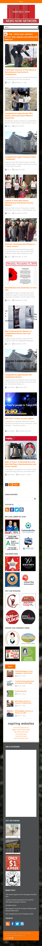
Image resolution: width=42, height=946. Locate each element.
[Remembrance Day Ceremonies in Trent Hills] (21, 285)
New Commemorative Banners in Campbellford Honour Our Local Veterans (18, 333)
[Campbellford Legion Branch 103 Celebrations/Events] (21, 372)
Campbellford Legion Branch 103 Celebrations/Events (18, 376)
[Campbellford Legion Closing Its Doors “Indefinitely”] (21, 154)
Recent (10, 666)
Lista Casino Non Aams (21, 732)
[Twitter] (17, 509)
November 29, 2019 (20, 213)
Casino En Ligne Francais (21, 728)
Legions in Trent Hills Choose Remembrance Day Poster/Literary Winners (19, 202)
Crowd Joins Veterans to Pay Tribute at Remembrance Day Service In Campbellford (20, 72)
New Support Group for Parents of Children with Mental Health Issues (23, 703)
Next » (16, 485)
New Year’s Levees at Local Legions (19, 418)
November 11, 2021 (20, 82)
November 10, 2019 (20, 300)
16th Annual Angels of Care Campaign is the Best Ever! (24, 672)
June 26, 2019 (22, 387)
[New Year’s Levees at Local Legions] (21, 415)
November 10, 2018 (24, 475)
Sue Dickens (11, 387)
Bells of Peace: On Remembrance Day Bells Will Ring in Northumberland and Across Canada (20, 464)
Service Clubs (19, 34)
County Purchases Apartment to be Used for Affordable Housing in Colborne (24, 683)
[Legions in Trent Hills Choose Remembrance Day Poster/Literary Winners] (21, 198)
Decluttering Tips (21, 691)
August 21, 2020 (19, 169)
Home (21, 1)
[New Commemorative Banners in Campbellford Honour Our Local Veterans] (21, 328)
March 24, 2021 (19, 126)
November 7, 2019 (20, 344)
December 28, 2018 (24, 431)
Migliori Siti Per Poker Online (21, 730)
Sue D (9, 82)
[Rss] (7, 509)
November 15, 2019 (20, 257)
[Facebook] (12, 509)
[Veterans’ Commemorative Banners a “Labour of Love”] (21, 241)
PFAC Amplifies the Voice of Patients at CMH (24, 712)
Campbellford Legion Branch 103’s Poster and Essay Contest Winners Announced (19, 115)
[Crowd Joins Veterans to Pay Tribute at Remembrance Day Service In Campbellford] (21, 67)
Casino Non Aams (21, 734)
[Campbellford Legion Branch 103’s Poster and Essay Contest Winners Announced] (21, 110)
